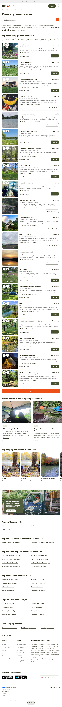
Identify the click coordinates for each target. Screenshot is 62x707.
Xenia (19, 10)
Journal (4, 650)
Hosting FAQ (20, 661)
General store (6, 647)
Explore (4, 10)
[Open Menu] (58, 6)
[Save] (4, 44)
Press (3, 656)
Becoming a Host (21, 644)
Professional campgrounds (20, 651)
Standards (19, 658)
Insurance (19, 655)
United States (10, 10)
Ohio (16, 10)
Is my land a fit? (20, 647)
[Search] (57, 19)
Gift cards (4, 644)
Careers (4, 653)
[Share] (7, 44)
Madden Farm (18, 429)
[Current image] (7, 57)
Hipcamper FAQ (6, 659)
